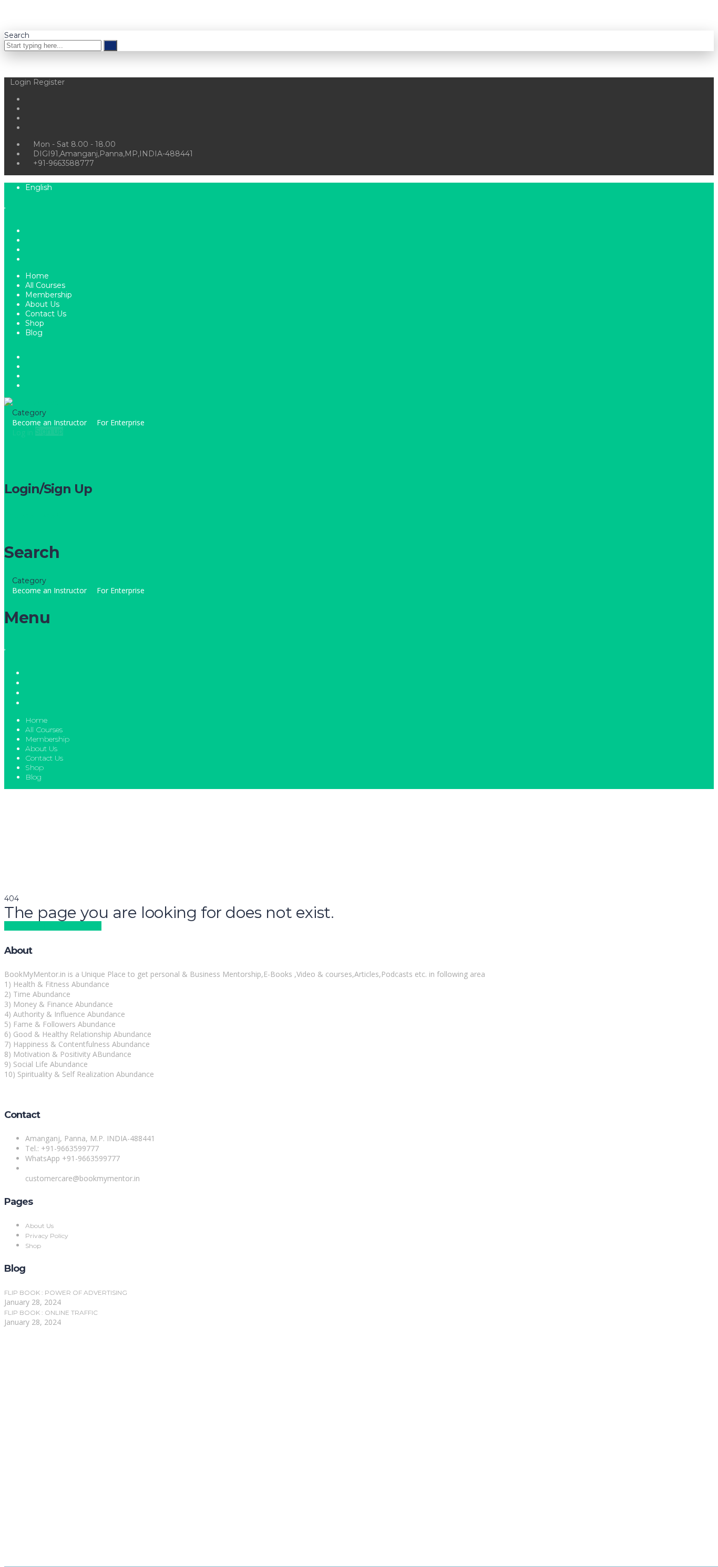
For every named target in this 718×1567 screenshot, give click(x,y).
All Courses (45, 285)
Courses (20, 515)
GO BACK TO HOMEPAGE (52, 926)
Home (37, 276)
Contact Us (45, 313)
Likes (49, 515)
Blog (34, 332)
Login (21, 82)
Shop (34, 323)
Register (49, 82)
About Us (42, 304)
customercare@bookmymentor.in (82, 1178)
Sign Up (63, 1548)
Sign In (88, 1548)
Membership (48, 295)
